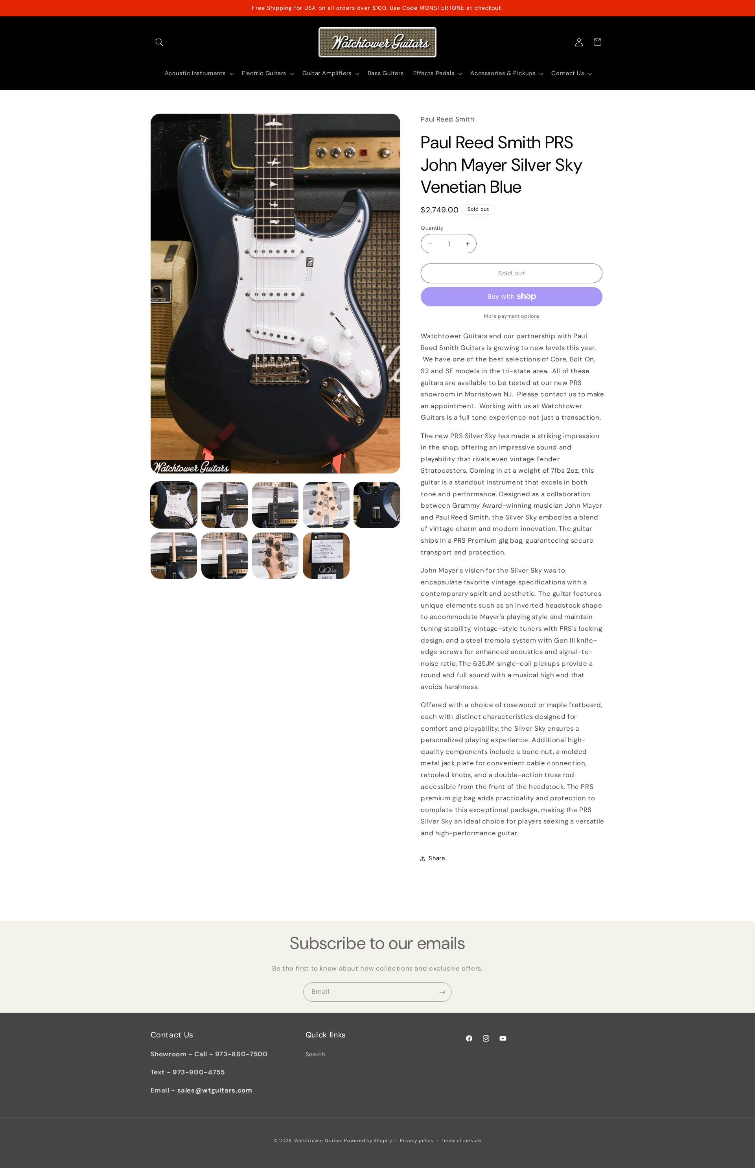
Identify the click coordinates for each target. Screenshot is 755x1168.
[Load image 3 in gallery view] (275, 505)
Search (315, 1054)
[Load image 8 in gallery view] (275, 555)
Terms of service (461, 1140)
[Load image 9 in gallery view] (326, 555)
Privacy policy (416, 1140)
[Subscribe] (442, 992)
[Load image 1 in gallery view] (174, 505)
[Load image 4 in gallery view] (326, 505)
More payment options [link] (512, 316)
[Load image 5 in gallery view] (377, 505)
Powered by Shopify (368, 1140)
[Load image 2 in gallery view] (224, 505)
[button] (160, 42)
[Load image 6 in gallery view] (174, 555)
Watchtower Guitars (318, 1140)
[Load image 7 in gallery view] (224, 555)
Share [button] (437, 858)
